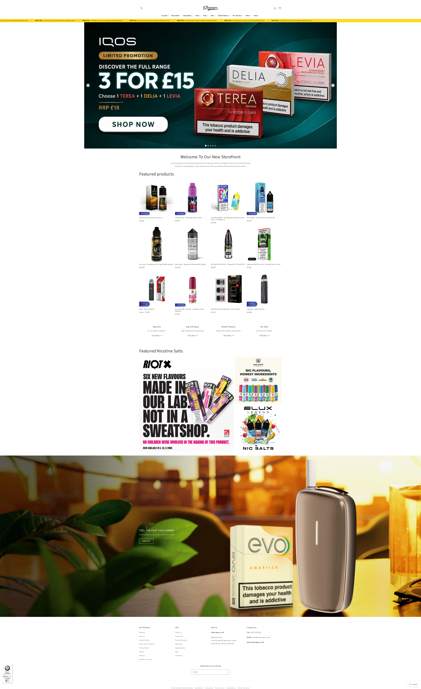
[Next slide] (333, 85)
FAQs (176, 652)
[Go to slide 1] (205, 145)
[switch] (7, 680)
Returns (142, 636)
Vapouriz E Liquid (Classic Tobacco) (150, 218)
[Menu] (11, 665)
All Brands (178, 656)
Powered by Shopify (187, 688)
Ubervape (178, 688)
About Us (178, 632)
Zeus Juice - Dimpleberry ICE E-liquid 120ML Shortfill (156, 264)
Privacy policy (209, 688)
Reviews (142, 656)
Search (141, 652)
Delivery (142, 632)
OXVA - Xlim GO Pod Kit (146, 309)
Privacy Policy (144, 648)
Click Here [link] (191, 335)
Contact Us (179, 636)
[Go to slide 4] (213, 145)
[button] (141, 8)
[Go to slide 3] (210, 145)
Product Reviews (181, 640)
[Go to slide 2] (208, 145)
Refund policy (199, 688)
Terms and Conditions (147, 644)
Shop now (146, 541)
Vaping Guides (180, 648)
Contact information (244, 688)
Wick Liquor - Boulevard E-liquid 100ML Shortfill (190, 264)
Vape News (179, 644)
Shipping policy (231, 688)
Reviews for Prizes (145, 659)
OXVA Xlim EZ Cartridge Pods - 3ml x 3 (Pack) (225, 309)
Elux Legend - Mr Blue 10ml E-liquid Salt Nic (261, 218)
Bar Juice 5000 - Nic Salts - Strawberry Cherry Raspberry (189, 310)
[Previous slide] (88, 85)
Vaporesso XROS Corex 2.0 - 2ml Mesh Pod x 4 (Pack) (263, 264)
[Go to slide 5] (215, 145)
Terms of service (219, 688)
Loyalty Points (144, 640)
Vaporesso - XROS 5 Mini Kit (256, 309)
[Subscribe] (227, 672)
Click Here (156, 335)
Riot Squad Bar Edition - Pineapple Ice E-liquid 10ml (228, 264)
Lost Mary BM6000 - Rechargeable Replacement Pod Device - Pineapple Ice (227, 218)
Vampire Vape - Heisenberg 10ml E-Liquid (188, 218)
